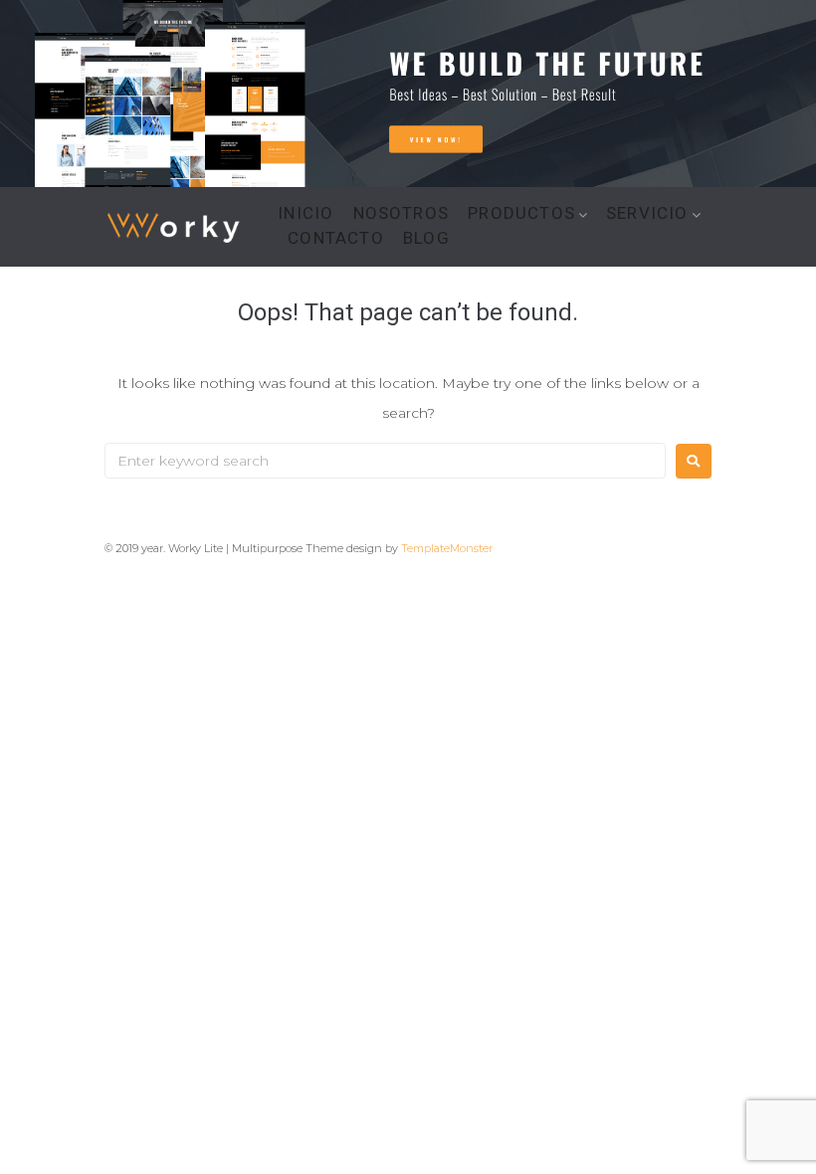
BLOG (426, 238)
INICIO (305, 213)
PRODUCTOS (521, 213)
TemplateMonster (447, 548)
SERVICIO (647, 213)
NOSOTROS (401, 213)
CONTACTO (336, 238)
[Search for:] (385, 461)
